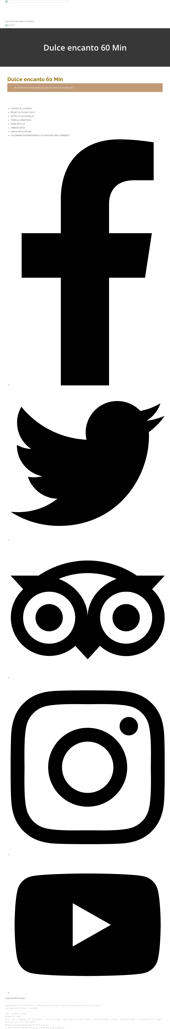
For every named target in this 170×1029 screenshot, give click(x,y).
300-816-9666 (101, 1019)
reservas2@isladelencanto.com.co (30, 1025)
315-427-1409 (53, 1019)
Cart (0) (10, 25)
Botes (22, 21)
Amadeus (60, 1027)
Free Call (10, 1019)
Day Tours (10, 21)
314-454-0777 (145, 1019)
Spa (17, 21)
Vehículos (29, 21)
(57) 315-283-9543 (25, 1022)
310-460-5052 (127, 1019)
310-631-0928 (83, 1019)
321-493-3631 (35, 1019)
